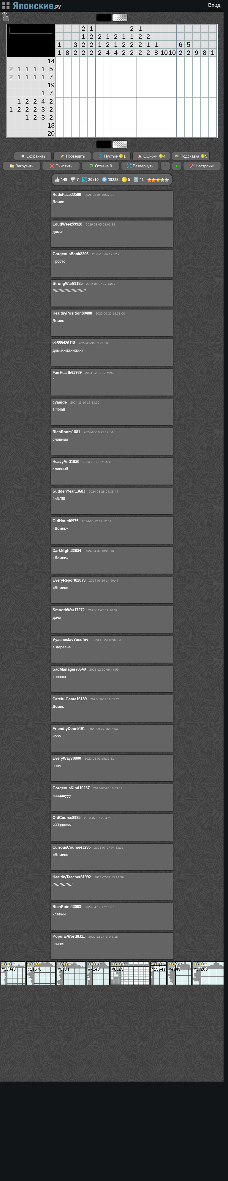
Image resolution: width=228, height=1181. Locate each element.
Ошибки (153, 156)
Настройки (204, 166)
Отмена (103, 166)
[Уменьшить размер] (165, 166)
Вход (214, 5)
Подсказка (193, 156)
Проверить (75, 156)
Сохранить (35, 156)
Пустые (114, 156)
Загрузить (24, 166)
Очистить (63, 166)
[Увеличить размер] (176, 166)
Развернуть (142, 166)
